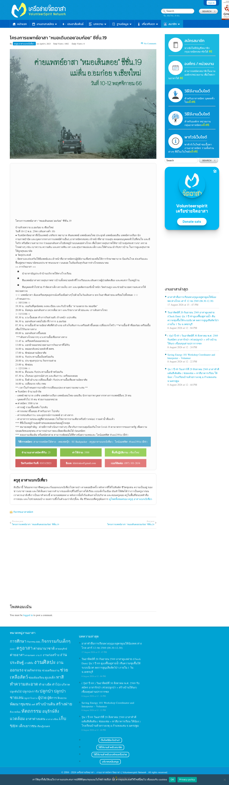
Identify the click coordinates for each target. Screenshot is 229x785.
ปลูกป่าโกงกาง (30, 698)
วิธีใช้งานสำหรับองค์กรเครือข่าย (110, 754)
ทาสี (60, 677)
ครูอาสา (24, 648)
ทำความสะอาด (24, 684)
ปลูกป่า (46, 691)
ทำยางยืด (45, 684)
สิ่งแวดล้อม (15, 711)
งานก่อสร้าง (51, 655)
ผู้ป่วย (42, 697)
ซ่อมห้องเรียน (36, 677)
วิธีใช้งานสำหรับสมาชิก (110, 747)
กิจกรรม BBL (34, 641)
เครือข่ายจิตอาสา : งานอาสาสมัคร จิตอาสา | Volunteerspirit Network (112, 772)
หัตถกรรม (31, 711)
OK (172, 779)
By (11, 43)
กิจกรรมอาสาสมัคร (23, 512)
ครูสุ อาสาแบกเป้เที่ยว (24, 43)
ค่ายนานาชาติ (44, 648)
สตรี (33, 704)
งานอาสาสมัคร (45, 24)
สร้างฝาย (64, 703)
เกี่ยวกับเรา (148, 24)
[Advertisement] (83, 191)
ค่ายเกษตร (30, 655)
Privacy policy (187, 779)
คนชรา (13, 649)
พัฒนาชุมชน (20, 703)
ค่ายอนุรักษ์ (61, 648)
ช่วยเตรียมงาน (50, 670)
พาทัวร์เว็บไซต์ (195, 137)
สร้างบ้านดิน (45, 704)
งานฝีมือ (29, 663)
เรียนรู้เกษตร (43, 726)
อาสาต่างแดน (35, 718)
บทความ (98, 24)
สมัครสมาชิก (194, 41)
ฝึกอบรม (62, 698)
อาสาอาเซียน (52, 719)
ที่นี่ (210, 51)
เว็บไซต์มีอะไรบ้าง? (110, 740)
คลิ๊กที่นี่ (191, 102)
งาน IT (39, 655)
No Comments (150, 43)
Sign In (211, 2)
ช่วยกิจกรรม (32, 670)
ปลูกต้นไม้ (16, 691)
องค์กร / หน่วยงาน (199, 64)
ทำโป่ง (56, 684)
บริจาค (65, 684)
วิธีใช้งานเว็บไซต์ (197, 91)
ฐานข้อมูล (122, 24)
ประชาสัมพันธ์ (75, 24)
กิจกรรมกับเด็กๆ (56, 641)
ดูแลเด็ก (50, 677)
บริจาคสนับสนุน (110, 762)
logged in (28, 615)
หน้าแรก (22, 24)
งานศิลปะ (45, 661)
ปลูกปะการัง (30, 691)
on (38, 43)
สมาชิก (172, 24)
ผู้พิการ (52, 698)
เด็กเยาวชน (27, 725)
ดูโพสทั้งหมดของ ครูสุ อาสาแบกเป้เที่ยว (130, 499)
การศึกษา (18, 641)
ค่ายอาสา (17, 654)
